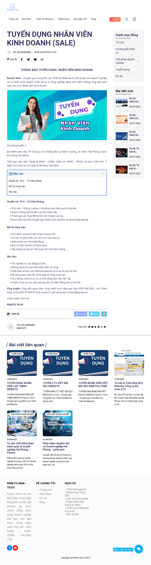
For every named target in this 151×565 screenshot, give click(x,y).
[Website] (92, 326)
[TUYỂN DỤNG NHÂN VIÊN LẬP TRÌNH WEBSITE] (22, 363)
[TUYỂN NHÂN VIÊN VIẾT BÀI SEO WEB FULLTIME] (93, 363)
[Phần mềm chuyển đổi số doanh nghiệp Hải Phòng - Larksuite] (58, 423)
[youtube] (105, 326)
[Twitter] (95, 326)
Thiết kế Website (45, 19)
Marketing (63, 19)
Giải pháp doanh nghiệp (125, 61)
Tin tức (120, 42)
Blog (93, 19)
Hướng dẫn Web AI (125, 50)
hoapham (25, 52)
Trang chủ (13, 19)
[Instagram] (102, 326)
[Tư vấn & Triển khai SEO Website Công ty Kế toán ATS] (129, 363)
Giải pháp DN (80, 19)
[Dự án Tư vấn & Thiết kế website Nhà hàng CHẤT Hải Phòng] (122, 169)
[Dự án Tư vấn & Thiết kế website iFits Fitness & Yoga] (122, 153)
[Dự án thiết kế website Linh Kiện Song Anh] (122, 103)
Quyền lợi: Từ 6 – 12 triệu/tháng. (26, 180)
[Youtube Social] (15, 548)
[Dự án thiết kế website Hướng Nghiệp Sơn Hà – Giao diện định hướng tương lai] (122, 136)
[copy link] (42, 59)
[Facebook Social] (9, 548)
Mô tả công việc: (17, 186)
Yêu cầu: (13, 191)
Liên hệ (115, 19)
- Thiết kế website (75, 489)
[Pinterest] (99, 326)
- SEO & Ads (72, 514)
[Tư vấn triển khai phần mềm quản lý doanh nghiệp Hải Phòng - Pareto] (22, 423)
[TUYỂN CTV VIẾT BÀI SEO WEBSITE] (58, 363)
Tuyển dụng (123, 69)
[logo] (12, 10)
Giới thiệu (26, 19)
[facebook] (89, 326)
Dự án (119, 76)
